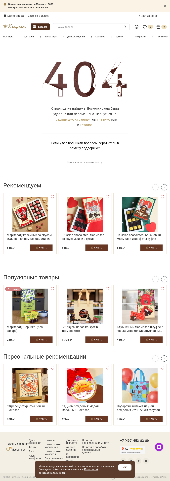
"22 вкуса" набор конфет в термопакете (80, 329)
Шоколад (50, 440)
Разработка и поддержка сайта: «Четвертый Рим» (141, 476)
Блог (32, 451)
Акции (32, 447)
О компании (72, 455)
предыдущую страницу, (72, 119)
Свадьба (100, 36)
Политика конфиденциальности (95, 441)
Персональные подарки (54, 459)
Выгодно (8, 36)
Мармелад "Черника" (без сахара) (25, 329)
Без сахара (50, 36)
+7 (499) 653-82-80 (147, 16)
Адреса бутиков (15, 15)
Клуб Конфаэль (35, 457)
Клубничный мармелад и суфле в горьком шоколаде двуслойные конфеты (140, 329)
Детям (119, 36)
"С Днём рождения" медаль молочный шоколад (81, 408)
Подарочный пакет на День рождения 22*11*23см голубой (138, 408)
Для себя (29, 36)
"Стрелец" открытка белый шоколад (26, 408)
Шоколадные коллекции (53, 445)
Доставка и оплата (38, 15)
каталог (86, 125)
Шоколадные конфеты (53, 452)
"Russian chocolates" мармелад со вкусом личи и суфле (83, 237)
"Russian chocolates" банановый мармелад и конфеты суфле (139, 237)
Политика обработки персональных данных (95, 450)
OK (125, 467)
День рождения (76, 36)
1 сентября (162, 36)
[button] (164, 187)
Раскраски (140, 36)
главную (103, 119)
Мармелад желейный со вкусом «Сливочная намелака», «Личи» (29, 237)
